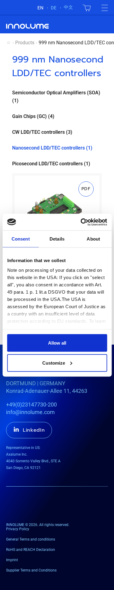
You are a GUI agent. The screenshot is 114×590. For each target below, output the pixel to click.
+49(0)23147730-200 (31, 404)
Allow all (57, 343)
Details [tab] (57, 238)
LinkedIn (34, 430)
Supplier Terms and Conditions (31, 570)
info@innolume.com (30, 412)
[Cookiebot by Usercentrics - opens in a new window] (81, 222)
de (54, 8)
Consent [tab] (21, 238)
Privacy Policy (17, 529)
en (40, 8)
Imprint (12, 560)
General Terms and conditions (30, 539)
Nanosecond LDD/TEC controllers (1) (52, 148)
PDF (86, 189)
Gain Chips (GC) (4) (33, 116)
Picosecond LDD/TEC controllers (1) (51, 164)
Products (24, 43)
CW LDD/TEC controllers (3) (42, 132)
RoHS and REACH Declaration (30, 550)
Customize (53, 362)
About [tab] (93, 238)
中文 (68, 7)
